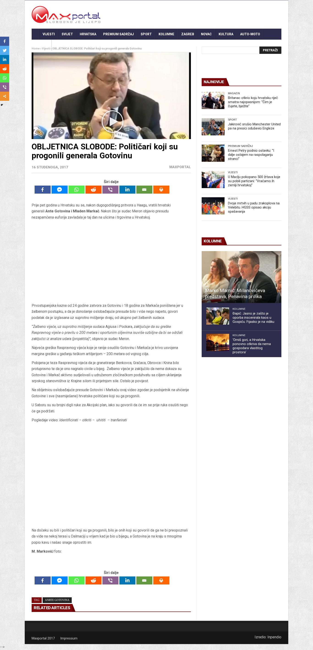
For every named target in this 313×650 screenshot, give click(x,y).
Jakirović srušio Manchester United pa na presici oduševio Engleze (254, 126)
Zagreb (187, 34)
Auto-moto (250, 34)
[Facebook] (43, 190)
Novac (206, 34)
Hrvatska (88, 34)
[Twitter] (4, 50)
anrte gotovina (57, 600)
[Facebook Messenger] (60, 190)
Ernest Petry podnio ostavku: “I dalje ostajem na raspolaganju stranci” (251, 154)
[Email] (144, 190)
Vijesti (49, 34)
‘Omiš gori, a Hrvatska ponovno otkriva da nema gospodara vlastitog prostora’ (252, 346)
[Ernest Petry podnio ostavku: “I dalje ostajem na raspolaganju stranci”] (213, 153)
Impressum (68, 638)
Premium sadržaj (118, 34)
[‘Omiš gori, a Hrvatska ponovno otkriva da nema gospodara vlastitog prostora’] (217, 342)
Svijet (67, 34)
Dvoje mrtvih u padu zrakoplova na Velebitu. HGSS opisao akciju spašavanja (254, 207)
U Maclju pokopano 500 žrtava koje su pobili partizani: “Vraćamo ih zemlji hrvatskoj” (254, 181)
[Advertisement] (111, 261)
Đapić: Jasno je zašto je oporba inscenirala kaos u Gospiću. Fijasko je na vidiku (253, 317)
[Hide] (2, 105)
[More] (4, 96)
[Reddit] (93, 190)
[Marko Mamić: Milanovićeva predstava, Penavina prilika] (241, 277)
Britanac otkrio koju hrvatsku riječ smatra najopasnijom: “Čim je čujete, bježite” (253, 102)
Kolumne (166, 34)
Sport (146, 34)
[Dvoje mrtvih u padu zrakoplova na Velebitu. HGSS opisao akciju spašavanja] (213, 205)
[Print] (161, 190)
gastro (41, 45)
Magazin (234, 93)
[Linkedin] (127, 190)
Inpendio (274, 637)
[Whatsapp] (77, 190)
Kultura (226, 34)
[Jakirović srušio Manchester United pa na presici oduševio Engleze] (213, 126)
